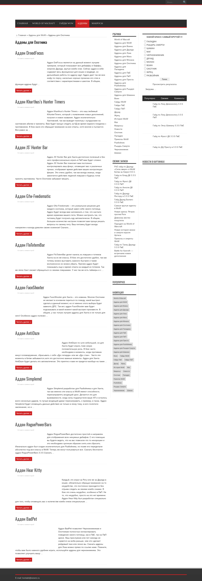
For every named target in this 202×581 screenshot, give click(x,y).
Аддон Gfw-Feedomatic (33, 196)
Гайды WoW (66, 23)
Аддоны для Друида (124, 49)
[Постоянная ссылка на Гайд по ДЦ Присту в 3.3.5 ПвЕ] (146, 154)
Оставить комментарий (25, 58)
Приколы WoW (121, 139)
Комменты (179, 98)
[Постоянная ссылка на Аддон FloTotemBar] (30, 266)
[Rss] (162, 2)
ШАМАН (151, 48)
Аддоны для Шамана (124, 95)
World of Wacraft (43, 23)
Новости (118, 129)
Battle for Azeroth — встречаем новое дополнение (123, 253)
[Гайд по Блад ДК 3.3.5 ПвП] (181, 171)
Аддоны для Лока (122, 53)
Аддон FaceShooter (29, 287)
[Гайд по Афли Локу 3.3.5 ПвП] (159, 182)
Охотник (118, 132)
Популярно (149, 98)
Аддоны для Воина (123, 46)
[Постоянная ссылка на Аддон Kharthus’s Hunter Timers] (30, 120)
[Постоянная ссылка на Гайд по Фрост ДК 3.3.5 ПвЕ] (146, 143)
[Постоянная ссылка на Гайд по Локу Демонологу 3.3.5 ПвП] (146, 121)
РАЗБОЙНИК (153, 75)
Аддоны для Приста (124, 79)
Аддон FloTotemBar (30, 245)
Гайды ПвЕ (119, 105)
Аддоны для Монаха (124, 60)
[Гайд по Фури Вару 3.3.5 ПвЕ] (181, 182)
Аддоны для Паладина (122, 329)
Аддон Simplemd (28, 379)
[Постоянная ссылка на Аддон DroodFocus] (30, 80)
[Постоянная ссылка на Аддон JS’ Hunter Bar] (30, 174)
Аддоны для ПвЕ (122, 73)
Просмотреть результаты (165, 84)
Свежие (164, 98)
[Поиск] (184, 2)
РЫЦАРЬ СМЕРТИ (155, 45)
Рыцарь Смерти (122, 146)
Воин (116, 98)
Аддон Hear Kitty (28, 470)
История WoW (121, 119)
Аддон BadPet (26, 519)
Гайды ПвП (119, 108)
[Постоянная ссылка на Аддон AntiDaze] (37, 350)
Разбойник (119, 142)
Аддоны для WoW (37, 35)
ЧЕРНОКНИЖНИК (155, 55)
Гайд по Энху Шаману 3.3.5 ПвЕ (168, 125)
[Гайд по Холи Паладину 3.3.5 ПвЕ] (148, 171)
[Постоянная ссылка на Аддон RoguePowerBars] (30, 443)
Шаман (117, 153)
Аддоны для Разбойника (123, 344)
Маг (116, 122)
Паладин (118, 136)
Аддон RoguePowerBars (33, 424)
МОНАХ (150, 62)
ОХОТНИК (152, 69)
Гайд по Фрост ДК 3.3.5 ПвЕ (166, 136)
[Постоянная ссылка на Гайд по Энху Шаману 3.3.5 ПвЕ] (146, 132)
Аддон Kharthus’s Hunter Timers (40, 102)
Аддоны (82, 23)
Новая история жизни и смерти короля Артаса (124, 232)
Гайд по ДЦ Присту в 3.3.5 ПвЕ (167, 147)
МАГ (149, 52)
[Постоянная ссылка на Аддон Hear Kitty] (37, 496)
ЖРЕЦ (150, 72)
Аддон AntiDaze (27, 333)
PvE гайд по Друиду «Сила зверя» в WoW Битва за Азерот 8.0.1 (124, 169)
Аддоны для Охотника (125, 63)
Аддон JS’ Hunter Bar (31, 147)
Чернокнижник (121, 149)
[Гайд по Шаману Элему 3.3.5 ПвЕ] (170, 182)
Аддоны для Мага (122, 56)
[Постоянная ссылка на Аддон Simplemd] (30, 396)
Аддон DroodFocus (29, 53)
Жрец (117, 115)
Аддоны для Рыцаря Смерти (124, 348)
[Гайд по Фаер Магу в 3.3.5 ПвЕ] (159, 171)
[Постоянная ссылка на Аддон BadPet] (35, 546)
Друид (117, 112)
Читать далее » (23, 90)
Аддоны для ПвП (122, 76)
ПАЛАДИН (151, 41)
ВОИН (150, 65)
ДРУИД (150, 58)
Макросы (97, 23)
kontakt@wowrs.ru (31, 578)
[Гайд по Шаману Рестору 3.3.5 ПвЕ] (170, 171)
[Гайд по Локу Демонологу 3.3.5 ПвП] (148, 182)
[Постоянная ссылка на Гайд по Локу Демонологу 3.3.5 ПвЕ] (146, 111)
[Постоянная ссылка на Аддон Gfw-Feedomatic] (30, 223)
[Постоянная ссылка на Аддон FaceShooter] (28, 312)
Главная (22, 23)
